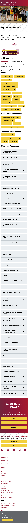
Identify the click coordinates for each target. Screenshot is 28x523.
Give (14, 445)
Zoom (4, 141)
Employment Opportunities (6, 492)
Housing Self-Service (15, 109)
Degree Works (6, 102)
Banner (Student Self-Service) (9, 83)
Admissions (4, 457)
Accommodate (6, 79)
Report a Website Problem (6, 497)
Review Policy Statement (7, 517)
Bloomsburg (3, 471)
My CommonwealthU (5, 485)
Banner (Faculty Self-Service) (9, 86)
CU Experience (4, 61)
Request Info (14, 427)
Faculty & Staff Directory (8, 120)
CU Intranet (13, 141)
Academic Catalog (19, 76)
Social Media (3, 495)
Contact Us (14, 441)
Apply (14, 418)
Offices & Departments (5, 483)
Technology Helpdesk (7, 134)
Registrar (5, 109)
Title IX (2, 510)
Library (21, 106)
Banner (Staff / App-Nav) (8, 89)
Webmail (17, 138)
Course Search (6, 96)
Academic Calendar (7, 76)
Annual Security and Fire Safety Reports (9, 503)
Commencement (16, 93)
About (3, 467)
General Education (18, 102)
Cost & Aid (4, 460)
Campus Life (5, 464)
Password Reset (6, 138)
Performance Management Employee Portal (12, 127)
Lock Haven (3, 473)
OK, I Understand (7, 520)
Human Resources (7, 123)
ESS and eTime (4, 490)
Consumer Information (5, 509)
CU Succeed (5, 99)
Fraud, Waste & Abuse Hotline (7, 505)
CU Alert (3, 494)
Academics (4, 454)
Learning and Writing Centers (9, 106)
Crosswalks (16, 96)
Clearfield (3, 477)
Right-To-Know (4, 507)
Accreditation (4, 501)
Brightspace (5, 93)
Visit (14, 423)
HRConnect (17, 123)
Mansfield (3, 475)
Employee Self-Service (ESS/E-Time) (10, 117)
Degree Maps (16, 99)
